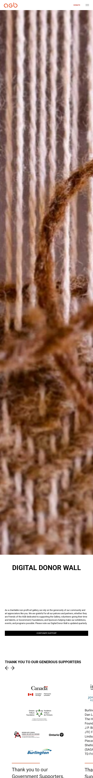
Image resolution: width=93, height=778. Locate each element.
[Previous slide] (7, 668)
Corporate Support (47, 633)
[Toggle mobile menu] (87, 5)
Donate (77, 5)
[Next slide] (12, 668)
